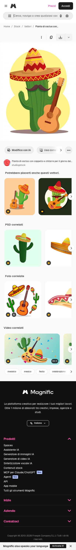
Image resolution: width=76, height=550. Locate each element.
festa (41, 371)
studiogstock (18, 165)
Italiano (38, 423)
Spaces (8, 445)
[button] (38, 423)
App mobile (10, 486)
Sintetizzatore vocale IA (18, 463)
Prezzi (52, 6)
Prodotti (9, 439)
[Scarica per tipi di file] (68, 37)
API (6, 481)
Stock (17, 26)
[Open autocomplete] (8, 15)
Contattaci (11, 521)
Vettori (27, 26)
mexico (27, 371)
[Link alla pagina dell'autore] (7, 163)
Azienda (9, 511)
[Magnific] (38, 393)
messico (12, 371)
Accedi (65, 6)
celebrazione (59, 371)
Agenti (10, 476)
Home (7, 26)
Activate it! (58, 545)
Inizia (7, 500)
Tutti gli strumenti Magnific (19, 490)
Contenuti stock (13, 468)
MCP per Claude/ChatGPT (23, 472)
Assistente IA (11, 449)
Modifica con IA (21, 150)
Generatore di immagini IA (19, 454)
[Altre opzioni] (41, 37)
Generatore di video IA (17, 458)
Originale (24, 49)
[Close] (70, 546)
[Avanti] (61, 150)
